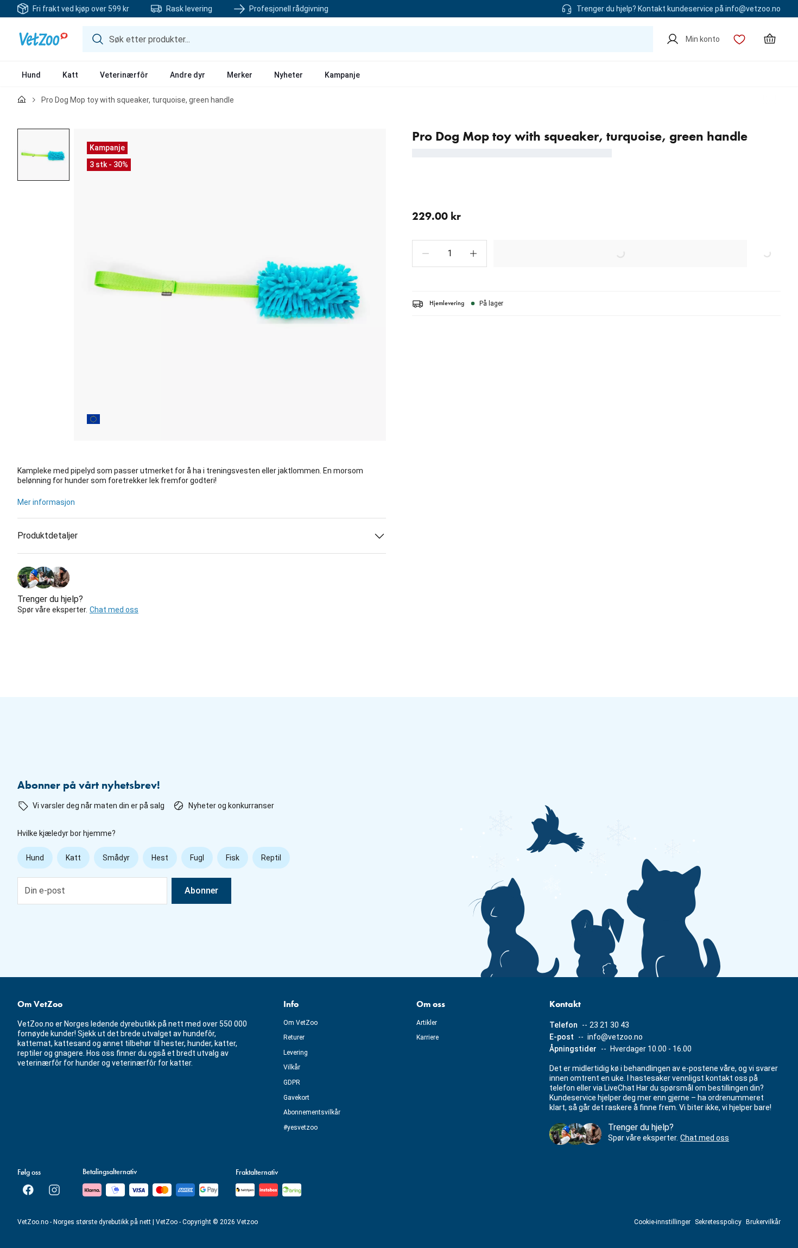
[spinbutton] (449, 253)
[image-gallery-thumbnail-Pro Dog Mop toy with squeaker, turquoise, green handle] (43, 154)
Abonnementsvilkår (311, 1112)
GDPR (291, 1082)
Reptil (271, 857)
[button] (426, 253)
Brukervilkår (763, 1222)
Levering (295, 1052)
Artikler (426, 1023)
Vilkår (291, 1067)
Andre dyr (187, 75)
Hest (159, 857)
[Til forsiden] (21, 100)
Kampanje (342, 75)
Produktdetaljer (47, 535)
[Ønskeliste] (739, 39)
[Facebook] (28, 1189)
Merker (239, 75)
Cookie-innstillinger (662, 1222)
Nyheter (288, 75)
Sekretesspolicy (718, 1222)
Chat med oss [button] (114, 609)
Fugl (197, 857)
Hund (31, 75)
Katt (70, 75)
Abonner (201, 890)
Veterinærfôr (124, 75)
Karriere (427, 1037)
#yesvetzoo (300, 1127)
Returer (294, 1037)
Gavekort (296, 1097)
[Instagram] (54, 1189)
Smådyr (116, 857)
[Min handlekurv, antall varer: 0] (770, 39)
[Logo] (43, 39)
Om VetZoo (300, 1023)
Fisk (232, 857)
